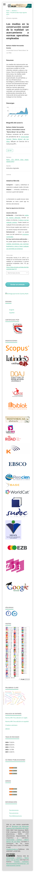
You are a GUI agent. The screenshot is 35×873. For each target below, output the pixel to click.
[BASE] (12, 487)
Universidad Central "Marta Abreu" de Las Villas (17, 139)
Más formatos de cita (14, 273)
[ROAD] (13, 440)
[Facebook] (8, 616)
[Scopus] (17, 352)
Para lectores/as (13, 810)
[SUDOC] (17, 518)
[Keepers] (17, 454)
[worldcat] (17, 494)
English (11, 310)
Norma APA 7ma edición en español (17, 721)
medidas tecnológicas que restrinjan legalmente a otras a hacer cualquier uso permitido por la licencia (17, 246)
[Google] (17, 596)
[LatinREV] (10, 433)
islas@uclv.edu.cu (12, 849)
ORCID (7, 729)
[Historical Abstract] (17, 422)
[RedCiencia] (17, 480)
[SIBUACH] (13, 539)
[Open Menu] (4, 4)
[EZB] (17, 553)
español (11, 313)
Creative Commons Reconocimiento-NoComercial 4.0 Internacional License (17, 863)
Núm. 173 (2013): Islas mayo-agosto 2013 (16, 13)
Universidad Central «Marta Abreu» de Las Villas (17, 840)
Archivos (14, 10)
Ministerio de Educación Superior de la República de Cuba (17, 827)
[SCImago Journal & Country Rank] (16, 294)
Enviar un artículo (17, 284)
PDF (10, 150)
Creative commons (11, 725)
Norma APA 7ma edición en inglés (16, 718)
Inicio (7, 10)
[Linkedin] (14, 616)
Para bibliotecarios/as (15, 816)
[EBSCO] (17, 471)
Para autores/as (13, 813)
